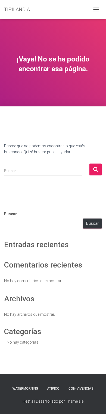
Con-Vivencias (80, 388)
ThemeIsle (74, 401)
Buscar (10, 214)
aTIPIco (53, 388)
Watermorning (25, 388)
